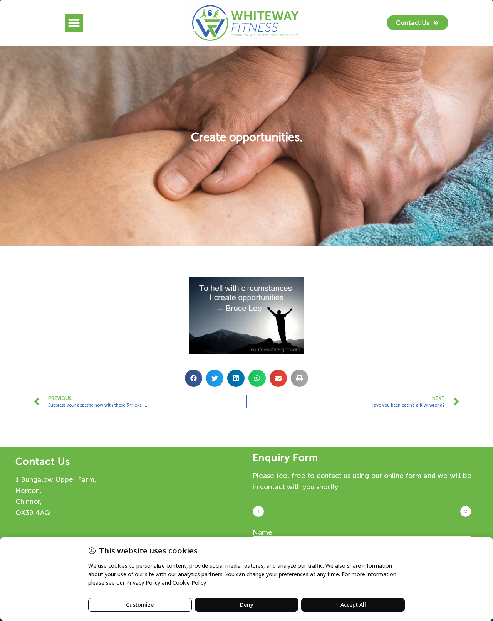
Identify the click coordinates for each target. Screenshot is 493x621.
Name (262, 532)
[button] (74, 23)
